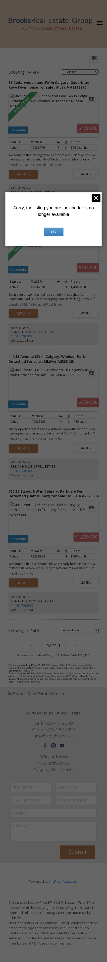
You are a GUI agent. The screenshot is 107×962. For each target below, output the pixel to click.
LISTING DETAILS (23, 174)
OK (53, 232)
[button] (45, 745)
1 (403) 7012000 (22, 336)
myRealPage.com (63, 881)
